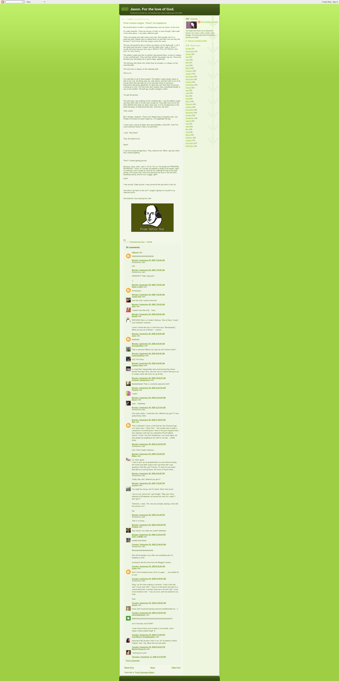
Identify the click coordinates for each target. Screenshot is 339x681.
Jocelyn (135, 485)
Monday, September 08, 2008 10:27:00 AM (149, 388)
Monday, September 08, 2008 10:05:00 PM (149, 525)
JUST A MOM (137, 537)
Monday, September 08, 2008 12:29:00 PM (149, 444)
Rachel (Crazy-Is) (139, 649)
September (190, 51)
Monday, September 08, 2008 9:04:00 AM (148, 363)
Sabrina (135, 252)
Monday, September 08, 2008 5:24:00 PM (148, 454)
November (190, 79)
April (187, 65)
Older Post (176, 668)
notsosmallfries (138, 356)
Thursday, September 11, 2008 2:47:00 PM (149, 657)
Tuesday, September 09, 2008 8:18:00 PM (148, 647)
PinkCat (135, 527)
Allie (134, 306)
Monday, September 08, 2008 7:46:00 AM (148, 295)
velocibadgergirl (138, 615)
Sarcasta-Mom (138, 346)
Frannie (135, 390)
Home (152, 668)
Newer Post (129, 668)
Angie (134, 568)
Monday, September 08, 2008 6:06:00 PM (148, 474)
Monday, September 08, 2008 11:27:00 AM (149, 408)
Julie (134, 336)
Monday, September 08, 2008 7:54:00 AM (148, 304)
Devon (134, 400)
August (188, 54)
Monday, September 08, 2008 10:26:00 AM (149, 378)
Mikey (134, 456)
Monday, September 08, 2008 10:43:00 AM (149, 398)
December (190, 76)
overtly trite (136, 297)
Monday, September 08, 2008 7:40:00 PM (148, 483)
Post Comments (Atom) (144, 672)
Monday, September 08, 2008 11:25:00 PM (149, 535)
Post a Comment (133, 661)
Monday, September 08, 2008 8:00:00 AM (148, 314)
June (187, 60)
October (189, 48)
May (187, 62)
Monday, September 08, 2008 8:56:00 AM (148, 344)
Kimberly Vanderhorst (141, 380)
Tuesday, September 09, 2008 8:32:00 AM (148, 566)
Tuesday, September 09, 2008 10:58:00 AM (149, 603)
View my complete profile (197, 41)
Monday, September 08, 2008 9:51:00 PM (148, 515)
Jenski (134, 605)
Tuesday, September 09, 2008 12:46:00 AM (149, 545)
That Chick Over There (209, 22)
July (187, 57)
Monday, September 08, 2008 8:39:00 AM (148, 334)
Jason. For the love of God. (152, 9)
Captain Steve (137, 365)
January (189, 74)
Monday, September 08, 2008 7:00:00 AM (148, 260)
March (188, 68)
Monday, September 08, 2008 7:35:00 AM (148, 270)
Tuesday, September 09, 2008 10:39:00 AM (149, 579)
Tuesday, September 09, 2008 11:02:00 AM (149, 613)
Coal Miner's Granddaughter (143, 637)
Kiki (133, 422)
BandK (134, 316)
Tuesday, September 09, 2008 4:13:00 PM (148, 635)
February (189, 71)
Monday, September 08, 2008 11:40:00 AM (149, 420)
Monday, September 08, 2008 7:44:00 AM (148, 285)
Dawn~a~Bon (137, 287)
